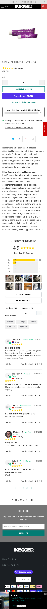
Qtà (3, 77)
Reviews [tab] (9, 308)
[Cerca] (37, 6)
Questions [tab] (26, 308)
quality (23, 326)
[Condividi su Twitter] (13, 139)
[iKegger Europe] (23, 6)
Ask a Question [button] (24, 300)
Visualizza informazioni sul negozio (19, 128)
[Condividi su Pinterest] (26, 139)
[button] (36, 364)
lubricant (11, 326)
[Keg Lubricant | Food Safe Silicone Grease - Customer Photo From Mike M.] (19, 278)
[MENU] (1, 6)
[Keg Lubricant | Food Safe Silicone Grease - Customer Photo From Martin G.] (28, 278)
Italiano (22, 579)
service (33, 321)
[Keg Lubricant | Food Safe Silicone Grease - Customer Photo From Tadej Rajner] (37, 286)
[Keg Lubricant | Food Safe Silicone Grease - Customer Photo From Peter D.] (37, 278)
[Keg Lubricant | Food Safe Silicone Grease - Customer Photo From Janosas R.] (28, 286)
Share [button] (10, 364)
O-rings (21, 321)
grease (10, 321)
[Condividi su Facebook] (20, 139)
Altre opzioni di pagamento (23, 102)
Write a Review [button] (25, 294)
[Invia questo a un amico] (33, 139)
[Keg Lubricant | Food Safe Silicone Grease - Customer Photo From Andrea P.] (10, 278)
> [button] (31, 488)
